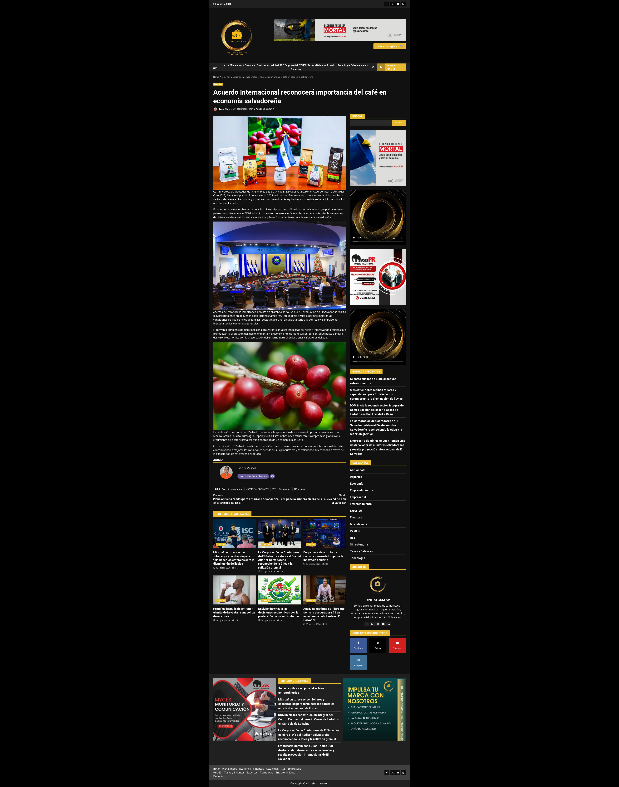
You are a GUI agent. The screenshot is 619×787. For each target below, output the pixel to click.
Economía (250, 65)
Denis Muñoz (225, 108)
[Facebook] (366, 624)
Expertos (332, 65)
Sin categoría (359, 544)
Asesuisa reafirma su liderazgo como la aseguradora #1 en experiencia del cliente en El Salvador (324, 589)
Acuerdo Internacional (233, 489)
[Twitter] (377, 624)
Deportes (296, 69)
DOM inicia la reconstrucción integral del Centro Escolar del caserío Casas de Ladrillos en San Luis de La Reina (377, 410)
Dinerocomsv (285, 489)
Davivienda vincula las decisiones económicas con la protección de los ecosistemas (279, 589)
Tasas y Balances (317, 65)
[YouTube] (383, 624)
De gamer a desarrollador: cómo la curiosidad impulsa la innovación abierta (324, 533)
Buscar (357, 116)
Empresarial (291, 65)
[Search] (373, 67)
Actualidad (273, 65)
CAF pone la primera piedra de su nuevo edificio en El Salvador (313, 499)
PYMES (303, 65)
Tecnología (344, 65)
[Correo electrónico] (272, 476)
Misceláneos (237, 65)
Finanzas (261, 65)
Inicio (226, 65)
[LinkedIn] (388, 624)
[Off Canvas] (215, 67)
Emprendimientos (362, 490)
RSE (282, 65)
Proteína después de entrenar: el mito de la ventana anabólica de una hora (234, 589)
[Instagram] (372, 624)
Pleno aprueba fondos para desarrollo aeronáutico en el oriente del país (246, 499)
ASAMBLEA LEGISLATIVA (257, 489)
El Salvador (299, 489)
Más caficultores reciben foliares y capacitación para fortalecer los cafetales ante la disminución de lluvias (234, 533)
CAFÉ (273, 489)
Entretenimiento (359, 65)
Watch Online (391, 67)
